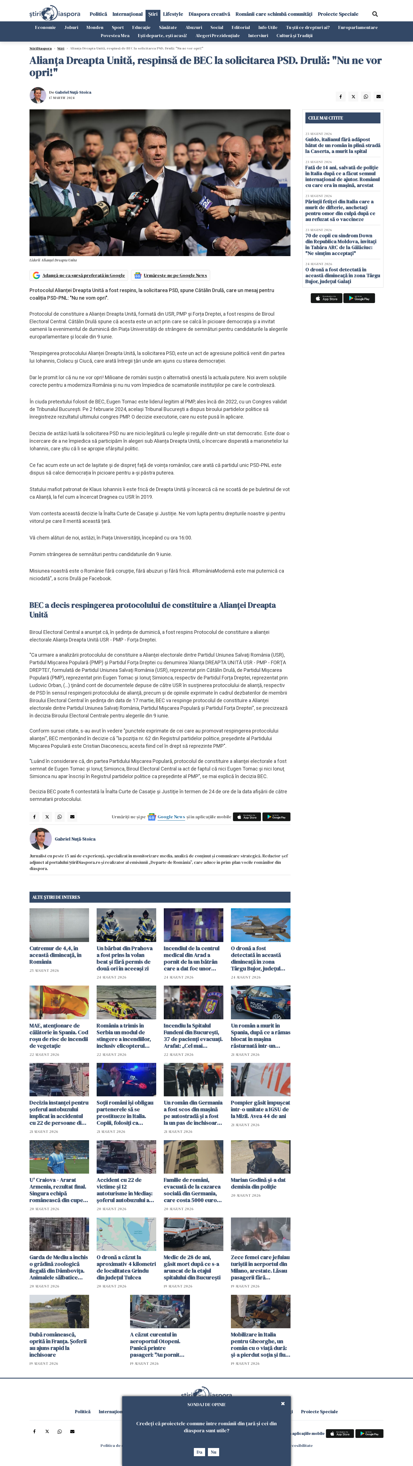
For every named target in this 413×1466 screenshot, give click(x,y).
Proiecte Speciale (338, 14)
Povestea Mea (115, 35)
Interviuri (258, 35)
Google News (171, 817)
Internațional (128, 14)
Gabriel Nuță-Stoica (73, 92)
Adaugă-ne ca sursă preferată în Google (83, 275)
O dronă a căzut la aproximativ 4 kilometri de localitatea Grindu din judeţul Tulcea (126, 1267)
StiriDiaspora (41, 48)
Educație (141, 27)
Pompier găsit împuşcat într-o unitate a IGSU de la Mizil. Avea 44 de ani (260, 1109)
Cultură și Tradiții (294, 35)
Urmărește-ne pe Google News (175, 275)
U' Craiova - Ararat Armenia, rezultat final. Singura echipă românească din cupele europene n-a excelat (59, 1189)
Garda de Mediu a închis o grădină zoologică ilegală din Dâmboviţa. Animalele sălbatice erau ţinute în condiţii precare (59, 1267)
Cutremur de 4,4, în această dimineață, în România (55, 955)
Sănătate (168, 27)
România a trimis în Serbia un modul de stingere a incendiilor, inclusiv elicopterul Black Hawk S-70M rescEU (124, 1035)
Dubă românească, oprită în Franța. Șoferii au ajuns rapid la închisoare (58, 1344)
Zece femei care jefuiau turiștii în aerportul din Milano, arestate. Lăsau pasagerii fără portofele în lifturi (260, 1267)
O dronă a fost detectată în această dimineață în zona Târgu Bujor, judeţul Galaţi (256, 958)
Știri (153, 14)
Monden (95, 27)
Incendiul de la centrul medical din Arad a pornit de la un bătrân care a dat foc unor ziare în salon (191, 958)
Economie (45, 27)
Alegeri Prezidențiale (218, 35)
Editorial (241, 27)
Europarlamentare (358, 27)
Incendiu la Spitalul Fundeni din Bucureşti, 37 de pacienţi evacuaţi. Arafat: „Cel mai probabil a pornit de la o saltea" (193, 1035)
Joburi (71, 27)
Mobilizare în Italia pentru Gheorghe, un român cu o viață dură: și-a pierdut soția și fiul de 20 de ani (259, 1344)
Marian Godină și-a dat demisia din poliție (258, 1183)
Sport (118, 27)
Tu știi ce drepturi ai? (308, 27)
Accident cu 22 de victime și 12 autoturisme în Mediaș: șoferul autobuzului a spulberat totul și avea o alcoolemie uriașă (126, 1189)
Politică (98, 14)
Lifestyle (173, 14)
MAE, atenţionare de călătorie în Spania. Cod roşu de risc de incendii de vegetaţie (59, 1035)
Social (216, 27)
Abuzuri (193, 27)
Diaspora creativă (209, 14)
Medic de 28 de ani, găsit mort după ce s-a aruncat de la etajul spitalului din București (192, 1267)
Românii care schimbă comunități (274, 14)
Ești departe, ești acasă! (162, 35)
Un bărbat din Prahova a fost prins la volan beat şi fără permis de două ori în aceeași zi (125, 958)
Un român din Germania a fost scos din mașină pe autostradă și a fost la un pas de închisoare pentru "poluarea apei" (193, 1112)
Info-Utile (268, 27)
